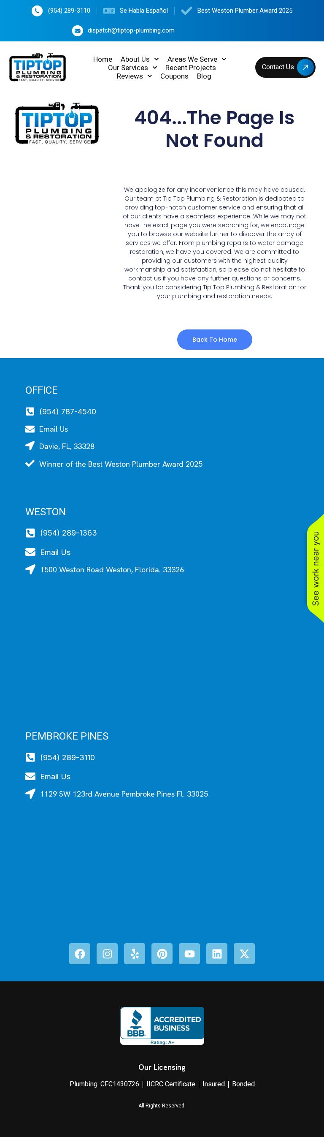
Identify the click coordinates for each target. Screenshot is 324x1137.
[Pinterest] (162, 953)
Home (102, 59)
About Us (135, 59)
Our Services (128, 67)
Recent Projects (190, 67)
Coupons (174, 76)
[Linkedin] (216, 953)
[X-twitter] (244, 953)
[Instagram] (107, 953)
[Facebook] (79, 953)
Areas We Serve (192, 59)
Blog (204, 76)
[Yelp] (134, 953)
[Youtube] (189, 953)
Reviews (130, 76)
